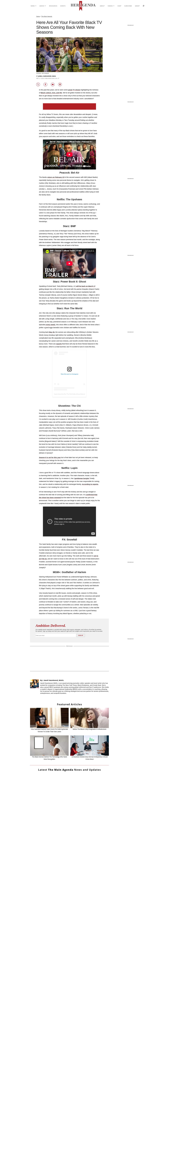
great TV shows (74, 90)
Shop (119, 6)
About (102, 6)
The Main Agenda (46, 16)
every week (50, 325)
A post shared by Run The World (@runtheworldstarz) (69, 394)
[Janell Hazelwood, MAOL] (34, 687)
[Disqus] (69, 974)
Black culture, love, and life (51, 93)
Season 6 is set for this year (50, 457)
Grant (137, 6)
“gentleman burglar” (82, 478)
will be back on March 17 (85, 286)
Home (38, 16)
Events (63, 6)
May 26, (52, 332)
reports (59, 344)
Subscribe (128, 6)
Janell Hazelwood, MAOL (47, 76)
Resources (53, 6)
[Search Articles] (143, 6)
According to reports (90, 484)
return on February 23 (55, 177)
